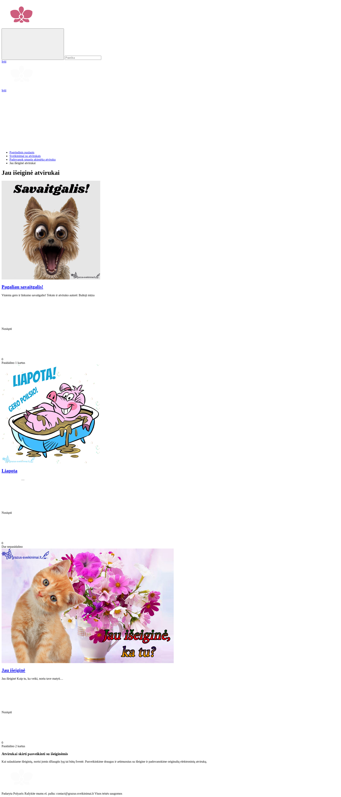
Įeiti (4, 90)
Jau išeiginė (13, 670)
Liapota (9, 470)
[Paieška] (33, 44)
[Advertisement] (120, 120)
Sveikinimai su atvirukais (25, 156)
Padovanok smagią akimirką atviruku (32, 159)
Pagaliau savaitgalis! (22, 286)
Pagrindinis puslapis (21, 152)
